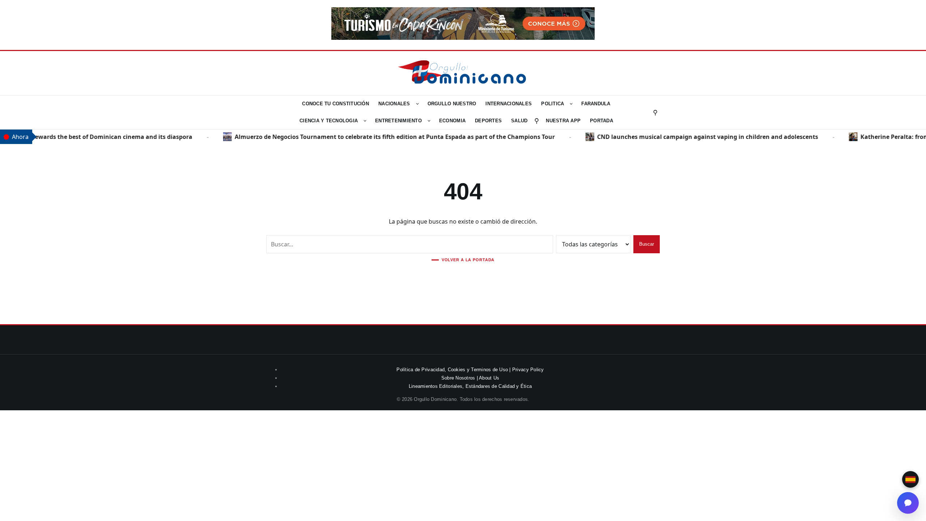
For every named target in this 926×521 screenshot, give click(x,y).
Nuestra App (563, 120)
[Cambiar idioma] (910, 479)
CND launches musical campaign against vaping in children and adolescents (699, 137)
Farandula (595, 103)
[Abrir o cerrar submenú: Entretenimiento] (429, 121)
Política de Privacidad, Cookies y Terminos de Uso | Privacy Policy (470, 369)
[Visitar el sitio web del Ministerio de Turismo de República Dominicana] (463, 38)
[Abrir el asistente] (908, 503)
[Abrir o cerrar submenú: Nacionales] (417, 104)
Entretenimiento (398, 120)
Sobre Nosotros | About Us (470, 378)
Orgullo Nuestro (452, 103)
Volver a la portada (468, 260)
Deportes (488, 120)
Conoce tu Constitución (335, 103)
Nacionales (394, 103)
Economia (452, 120)
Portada (601, 120)
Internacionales (508, 103)
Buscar (646, 244)
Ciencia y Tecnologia (329, 120)
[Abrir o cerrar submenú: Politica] (571, 104)
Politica (552, 103)
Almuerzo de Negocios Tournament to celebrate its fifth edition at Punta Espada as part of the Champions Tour (387, 137)
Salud (519, 120)
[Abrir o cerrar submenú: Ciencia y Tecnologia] (365, 121)
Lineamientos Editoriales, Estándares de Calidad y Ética (470, 386)
